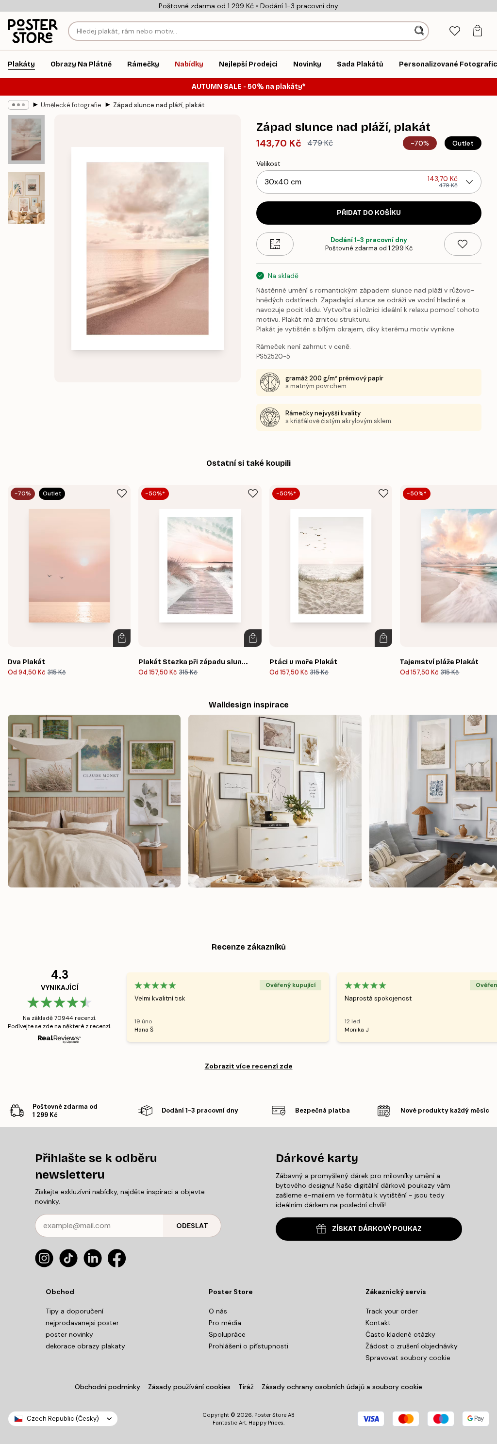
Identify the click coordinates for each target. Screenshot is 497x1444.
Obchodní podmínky (107, 1386)
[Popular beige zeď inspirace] (274, 801)
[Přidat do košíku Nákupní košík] (122, 638)
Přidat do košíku (369, 213)
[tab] (454, 31)
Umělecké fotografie (71, 105)
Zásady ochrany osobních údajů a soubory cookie (342, 1386)
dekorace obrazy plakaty (85, 1346)
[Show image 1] (26, 139)
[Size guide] (275, 244)
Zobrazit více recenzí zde (249, 1066)
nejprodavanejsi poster (82, 1322)
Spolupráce (227, 1334)
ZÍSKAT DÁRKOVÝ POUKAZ (377, 1229)
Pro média (225, 1322)
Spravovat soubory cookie (407, 1357)
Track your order (391, 1311)
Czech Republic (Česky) (63, 1418)
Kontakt (378, 1322)
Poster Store (270, 1414)
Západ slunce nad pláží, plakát (159, 105)
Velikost (268, 163)
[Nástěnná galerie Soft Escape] (94, 801)
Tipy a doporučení (74, 1311)
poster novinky (69, 1334)
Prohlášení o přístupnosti (248, 1346)
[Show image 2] (26, 198)
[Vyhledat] (420, 31)
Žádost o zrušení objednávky (411, 1346)
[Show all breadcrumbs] (18, 105)
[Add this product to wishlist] (462, 244)
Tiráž (246, 1386)
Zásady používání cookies (189, 1386)
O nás (218, 1311)
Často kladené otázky (400, 1334)
